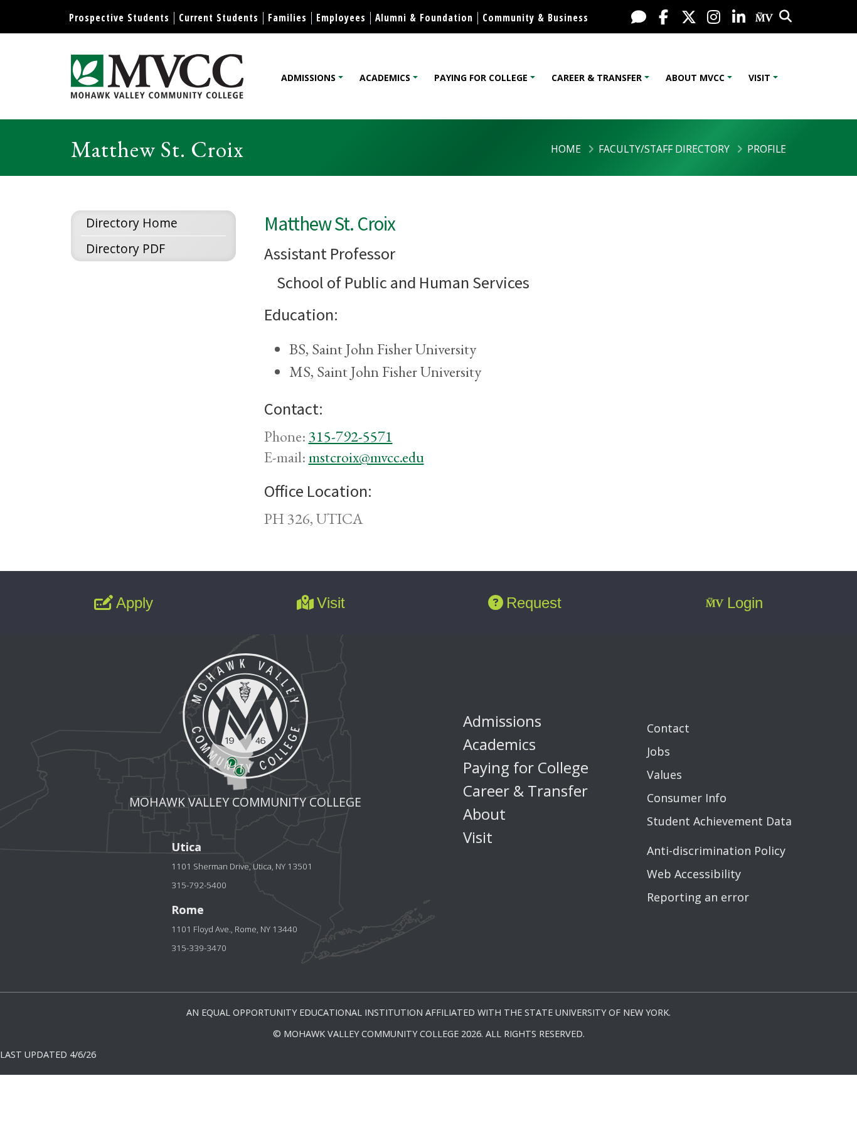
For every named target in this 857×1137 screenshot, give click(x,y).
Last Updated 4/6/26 (48, 1054)
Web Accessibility (694, 873)
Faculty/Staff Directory (664, 149)
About (484, 813)
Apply (134, 602)
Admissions (308, 78)
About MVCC (695, 78)
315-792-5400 (198, 885)
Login (745, 602)
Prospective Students (119, 17)
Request (534, 602)
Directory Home (132, 222)
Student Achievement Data (719, 821)
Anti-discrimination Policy (716, 850)
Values (664, 774)
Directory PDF (125, 248)
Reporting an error (698, 897)
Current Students (218, 17)
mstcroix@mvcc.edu (366, 457)
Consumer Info (687, 797)
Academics (384, 78)
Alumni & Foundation (424, 17)
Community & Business (535, 17)
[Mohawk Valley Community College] (157, 76)
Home (566, 149)
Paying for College (481, 78)
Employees (341, 17)
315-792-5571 (351, 436)
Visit (759, 78)
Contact (668, 728)
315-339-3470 (198, 948)
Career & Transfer (596, 78)
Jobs (658, 751)
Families (287, 17)
